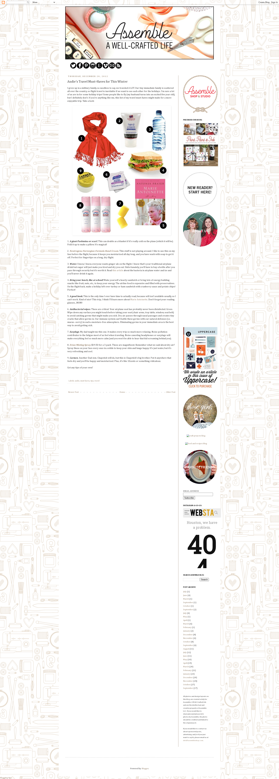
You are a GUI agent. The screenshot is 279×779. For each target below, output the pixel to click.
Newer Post (73, 392)
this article (117, 270)
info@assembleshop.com (193, 740)
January (186, 631)
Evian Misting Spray (80, 345)
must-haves (85, 381)
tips (92, 381)
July (184, 592)
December (188, 635)
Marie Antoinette (138, 299)
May (185, 617)
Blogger (145, 769)
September (188, 602)
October (186, 606)
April (185, 620)
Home (122, 392)
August (186, 649)
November (188, 638)
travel (97, 381)
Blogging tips (5, 778)
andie (77, 381)
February (187, 627)
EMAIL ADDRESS (191, 491)
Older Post (170, 392)
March (186, 599)
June (185, 595)
